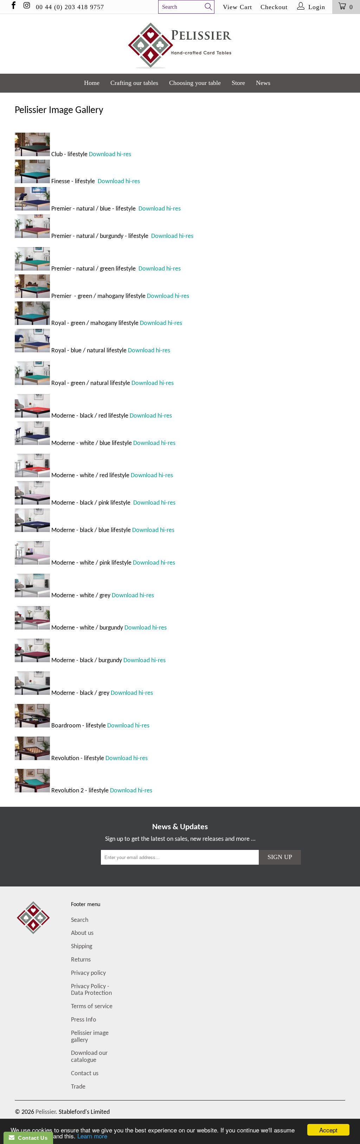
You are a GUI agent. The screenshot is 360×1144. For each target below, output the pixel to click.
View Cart (237, 7)
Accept (328, 1129)
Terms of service (91, 1006)
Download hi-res (110, 154)
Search (79, 920)
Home (91, 82)
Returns (81, 960)
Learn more (92, 1135)
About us (82, 933)
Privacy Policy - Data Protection (91, 990)
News (263, 82)
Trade (78, 1087)
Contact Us (30, 1138)
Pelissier (46, 1112)
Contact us (84, 1073)
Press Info (83, 1020)
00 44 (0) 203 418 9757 (70, 7)
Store (238, 82)
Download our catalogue (89, 1057)
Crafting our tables (134, 82)
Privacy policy (88, 973)
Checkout (274, 7)
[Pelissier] (180, 44)
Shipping (81, 946)
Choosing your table (195, 82)
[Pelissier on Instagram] (26, 7)
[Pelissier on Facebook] (13, 7)
